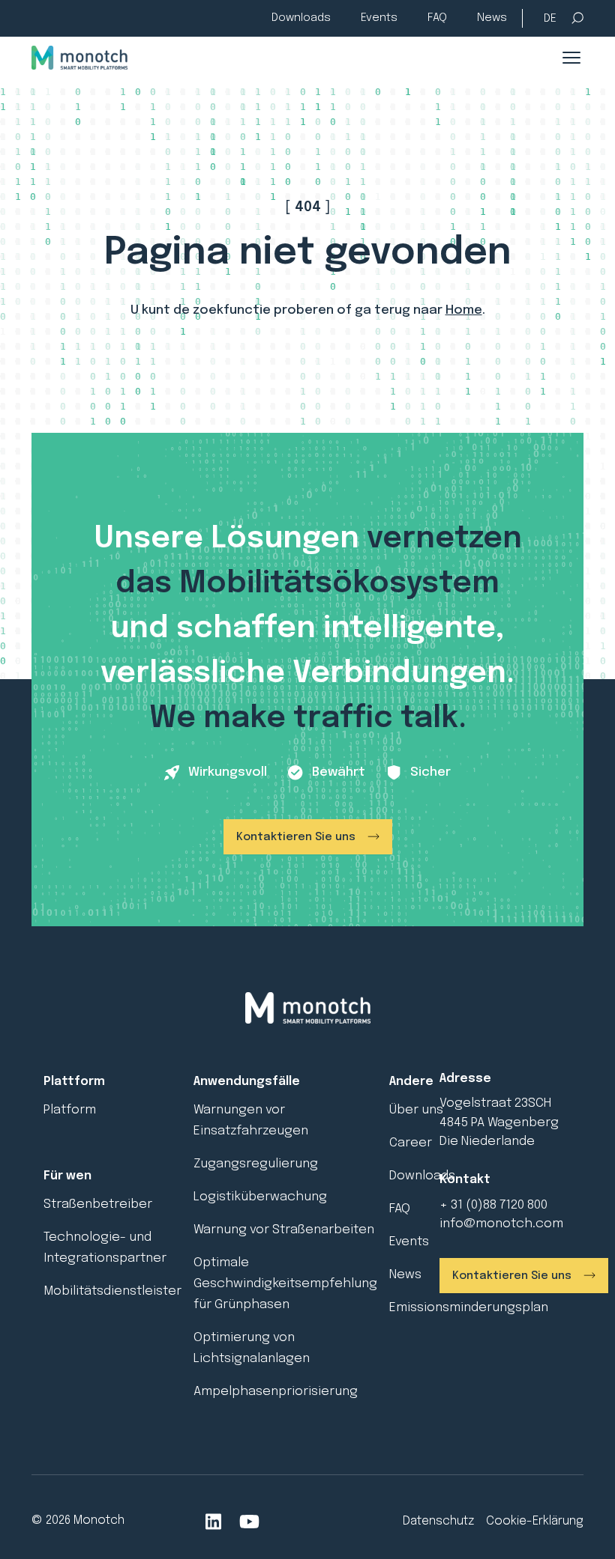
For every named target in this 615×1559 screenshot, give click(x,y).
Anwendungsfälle (247, 1081)
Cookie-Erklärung (535, 1521)
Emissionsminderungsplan (468, 1307)
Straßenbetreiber (98, 1204)
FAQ (437, 18)
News (492, 18)
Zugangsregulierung (256, 1164)
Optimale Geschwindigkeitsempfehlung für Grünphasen (285, 1283)
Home (464, 310)
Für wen (68, 1176)
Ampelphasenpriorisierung (276, 1391)
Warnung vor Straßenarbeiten (284, 1230)
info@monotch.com (501, 1224)
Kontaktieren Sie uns (296, 837)
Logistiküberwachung (260, 1197)
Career (410, 1143)
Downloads (301, 18)
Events (379, 18)
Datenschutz (438, 1521)
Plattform (74, 1081)
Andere (411, 1081)
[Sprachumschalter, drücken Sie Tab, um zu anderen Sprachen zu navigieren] (550, 19)
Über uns (416, 1110)
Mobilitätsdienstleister (113, 1291)
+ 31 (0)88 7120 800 (494, 1205)
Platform (70, 1110)
